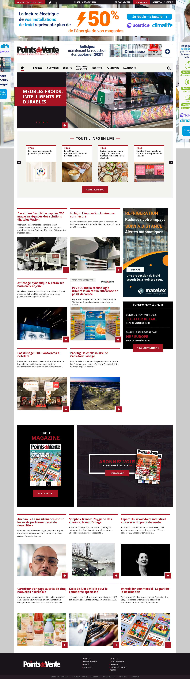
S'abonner (141, 2)
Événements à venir (118, 667)
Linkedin (135, 676)
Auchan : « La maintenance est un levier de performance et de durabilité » (40, 522)
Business (37, 68)
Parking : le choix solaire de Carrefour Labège (89, 354)
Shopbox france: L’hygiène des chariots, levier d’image (90, 520)
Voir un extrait (46, 493)
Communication (90, 662)
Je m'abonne (117, 473)
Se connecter (123, 2)
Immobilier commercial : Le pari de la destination (145, 590)
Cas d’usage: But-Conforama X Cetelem (38, 354)
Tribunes (114, 664)
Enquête (67, 68)
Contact (95, 676)
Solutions (97, 68)
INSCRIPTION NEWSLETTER (30, 2)
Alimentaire (113, 68)
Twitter (123, 676)
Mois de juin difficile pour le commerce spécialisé (88, 590)
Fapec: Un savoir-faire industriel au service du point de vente (143, 520)
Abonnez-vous (79, 676)
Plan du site (109, 676)
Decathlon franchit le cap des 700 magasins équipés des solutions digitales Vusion (40, 216)
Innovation (52, 68)
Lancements (129, 68)
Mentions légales (60, 676)
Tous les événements (148, 348)
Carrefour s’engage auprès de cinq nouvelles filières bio (41, 590)
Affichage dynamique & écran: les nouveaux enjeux (40, 284)
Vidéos (113, 670)
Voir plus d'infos (95, 190)
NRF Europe (137, 336)
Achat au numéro (162, 2)
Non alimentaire (117, 662)
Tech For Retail (141, 318)
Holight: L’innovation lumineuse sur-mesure (92, 214)
